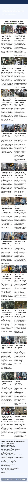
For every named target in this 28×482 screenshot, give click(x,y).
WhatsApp (20, 23)
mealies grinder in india (6, 458)
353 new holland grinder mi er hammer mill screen (12, 454)
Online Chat (8, 479)
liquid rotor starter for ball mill (7, 469)
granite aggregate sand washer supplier (10, 468)
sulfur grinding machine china (7, 470)
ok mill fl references (5, 465)
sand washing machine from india (8, 456)
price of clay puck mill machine (8, 464)
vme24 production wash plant (7, 462)
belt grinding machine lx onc (7, 452)
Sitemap (3, 472)
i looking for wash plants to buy (8, 460)
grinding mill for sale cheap (7, 453)
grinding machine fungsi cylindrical (8, 446)
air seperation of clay (6, 466)
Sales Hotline (21, 479)
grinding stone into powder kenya (8, 461)
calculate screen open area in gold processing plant (12, 457)
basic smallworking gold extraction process (10, 449)
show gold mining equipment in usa (8, 450)
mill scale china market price (7, 448)
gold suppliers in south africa (7, 445)
